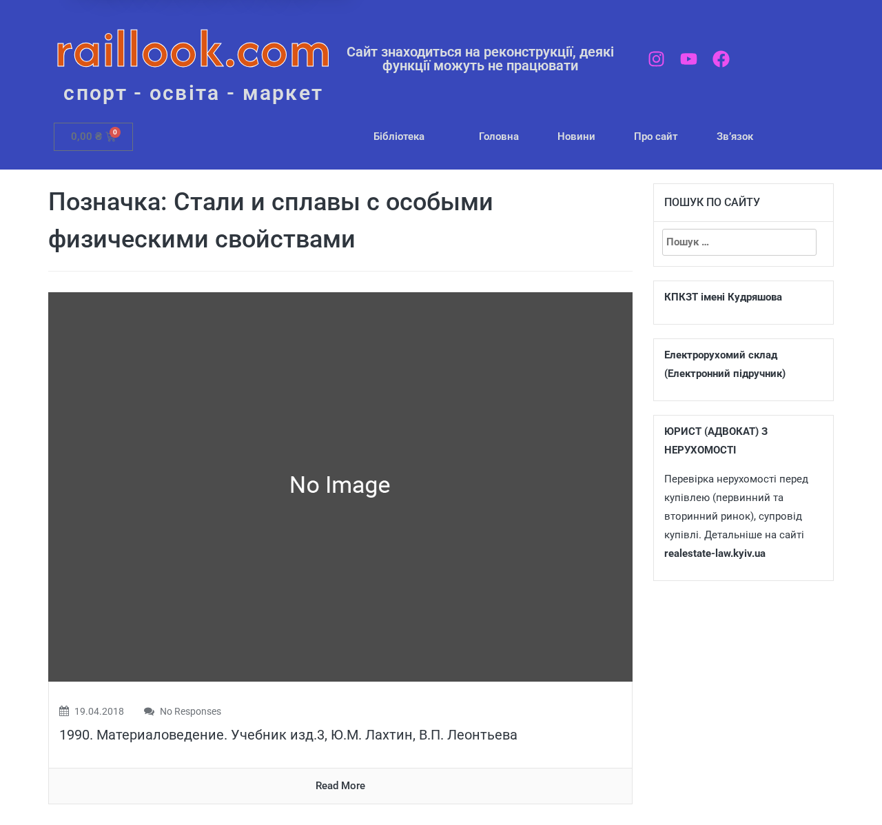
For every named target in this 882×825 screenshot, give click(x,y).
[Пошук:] (739, 242)
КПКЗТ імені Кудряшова (723, 297)
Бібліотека (398, 136)
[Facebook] (721, 58)
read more (340, 786)
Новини (576, 136)
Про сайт (656, 136)
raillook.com (193, 48)
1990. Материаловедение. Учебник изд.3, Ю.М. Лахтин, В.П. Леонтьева (288, 734)
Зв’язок (735, 136)
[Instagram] (656, 58)
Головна (499, 136)
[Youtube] (688, 58)
